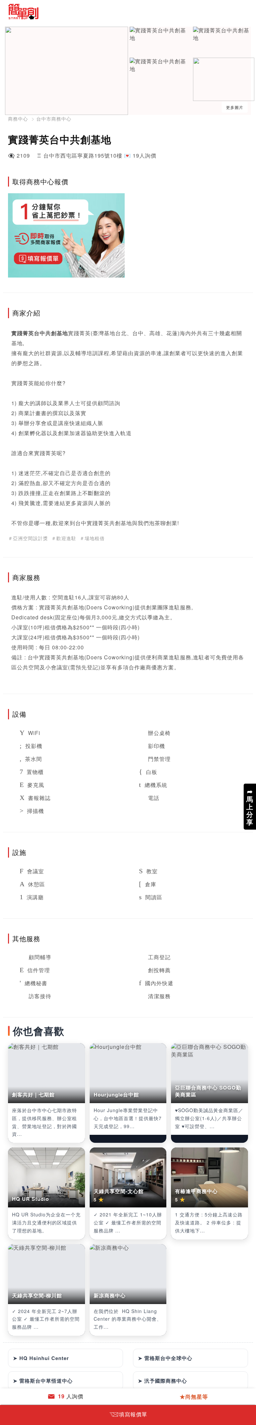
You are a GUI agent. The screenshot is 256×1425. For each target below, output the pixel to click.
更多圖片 (234, 107)
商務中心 (18, 118)
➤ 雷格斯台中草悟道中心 (43, 1380)
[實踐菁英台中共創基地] (160, 34)
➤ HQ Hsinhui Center (41, 1358)
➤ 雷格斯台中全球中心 (165, 1358)
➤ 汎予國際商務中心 (162, 1380)
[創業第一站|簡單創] (65, 11)
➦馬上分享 (249, 806)
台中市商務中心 (53, 118)
